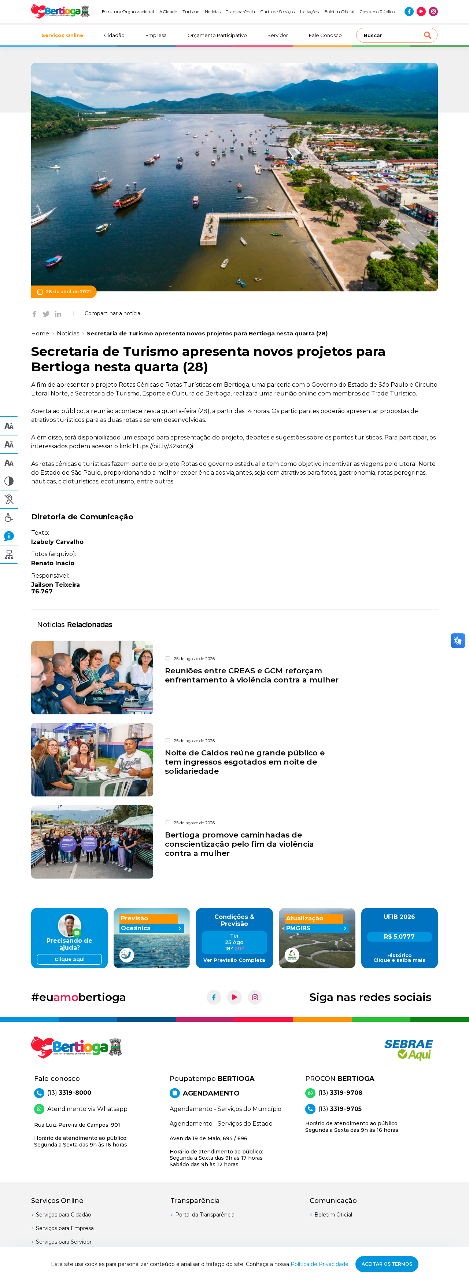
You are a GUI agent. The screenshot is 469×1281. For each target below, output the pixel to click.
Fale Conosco (325, 35)
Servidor (277, 35)
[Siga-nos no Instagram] (433, 11)
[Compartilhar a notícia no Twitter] (46, 313)
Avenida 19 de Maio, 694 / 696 (216, 1151)
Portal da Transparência (204, 1214)
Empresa (156, 35)
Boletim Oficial (339, 11)
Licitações (309, 11)
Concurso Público (377, 11)
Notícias (213, 11)
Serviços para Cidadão (63, 1214)
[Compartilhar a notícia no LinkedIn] (58, 313)
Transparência (240, 11)
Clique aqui (70, 959)
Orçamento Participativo (217, 35)
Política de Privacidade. (320, 1264)
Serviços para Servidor (64, 1241)
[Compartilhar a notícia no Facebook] (34, 313)
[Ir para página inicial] (60, 11)
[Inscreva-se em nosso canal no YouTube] (421, 11)
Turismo (191, 11)
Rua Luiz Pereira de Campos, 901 (81, 1135)
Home (40, 333)
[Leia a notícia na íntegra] (234, 677)
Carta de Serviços (278, 11)
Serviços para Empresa (65, 1228)
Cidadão (114, 35)
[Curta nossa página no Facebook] (409, 11)
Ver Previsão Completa (234, 960)
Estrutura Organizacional (128, 11)
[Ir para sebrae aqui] (391, 1050)
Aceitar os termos (387, 1264)
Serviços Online (62, 35)
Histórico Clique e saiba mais (399, 957)
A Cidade (168, 11)
